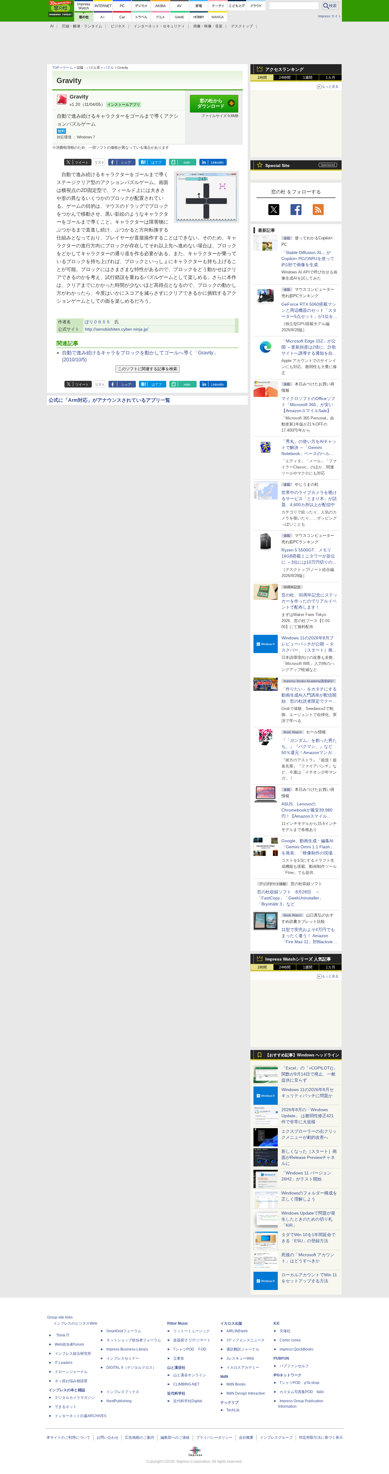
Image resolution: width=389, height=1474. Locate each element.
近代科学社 (176, 1393)
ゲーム (68, 67)
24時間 (285, 77)
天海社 (285, 1331)
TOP (55, 67)
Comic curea (290, 1340)
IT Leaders (63, 1363)
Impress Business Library (127, 1349)
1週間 (307, 77)
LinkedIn (217, 162)
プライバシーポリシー (214, 1437)
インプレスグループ (276, 1437)
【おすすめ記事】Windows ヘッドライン (302, 1055)
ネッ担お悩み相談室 (71, 1381)
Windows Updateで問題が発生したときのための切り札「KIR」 (308, 1219)
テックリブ (229, 1402)
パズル (109, 67)
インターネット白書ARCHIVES (80, 1416)
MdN (224, 1377)
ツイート (81, 162)
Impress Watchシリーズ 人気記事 (298, 959)
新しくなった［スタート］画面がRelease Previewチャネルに (309, 1157)
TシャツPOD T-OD (189, 1349)
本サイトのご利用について (68, 1437)
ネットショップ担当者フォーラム (133, 1340)
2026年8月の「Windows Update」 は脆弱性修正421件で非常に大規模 (307, 1115)
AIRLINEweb (237, 1331)
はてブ (156, 162)
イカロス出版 (231, 1323)
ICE (277, 1323)
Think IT (62, 1335)
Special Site (277, 165)
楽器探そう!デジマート (192, 1340)
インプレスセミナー (122, 1358)
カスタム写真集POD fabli (302, 1392)
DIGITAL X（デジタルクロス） (131, 1367)
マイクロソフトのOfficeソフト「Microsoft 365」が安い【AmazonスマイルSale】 (308, 404)
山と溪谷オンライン (189, 1375)
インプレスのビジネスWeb (75, 1323)
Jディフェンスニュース (245, 1340)
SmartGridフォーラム (123, 1331)
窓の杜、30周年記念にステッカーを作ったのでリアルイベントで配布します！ (309, 601)
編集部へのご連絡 (175, 1437)
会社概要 (246, 1437)
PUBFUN (281, 1358)
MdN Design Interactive (245, 1393)
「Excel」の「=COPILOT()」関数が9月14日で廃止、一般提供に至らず (309, 1074)
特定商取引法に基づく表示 (321, 1437)
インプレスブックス (122, 1392)
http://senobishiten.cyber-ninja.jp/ (116, 329)
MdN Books (236, 1384)
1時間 (262, 77)
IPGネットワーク (287, 1375)
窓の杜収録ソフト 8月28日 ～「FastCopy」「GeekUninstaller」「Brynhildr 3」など (290, 897)
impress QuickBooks (296, 1349)
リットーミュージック (191, 1331)
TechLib (232, 1410)
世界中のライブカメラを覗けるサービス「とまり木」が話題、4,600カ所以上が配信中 (309, 498)
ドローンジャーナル (71, 1372)
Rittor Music (177, 1323)
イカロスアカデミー (242, 1367)
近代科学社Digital (187, 1401)
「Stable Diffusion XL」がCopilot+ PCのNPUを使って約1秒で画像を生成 (307, 258)
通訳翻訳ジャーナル (242, 1349)
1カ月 (330, 77)
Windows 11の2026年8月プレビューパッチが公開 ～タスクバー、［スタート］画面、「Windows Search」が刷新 (308, 650)
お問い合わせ (108, 1437)
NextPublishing (119, 1401)
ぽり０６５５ (97, 321)
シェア (126, 162)
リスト (100, 162)
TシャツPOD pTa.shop (299, 1383)
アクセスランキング (284, 69)
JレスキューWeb (240, 1358)
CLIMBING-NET (186, 1384)
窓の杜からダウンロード (211, 103)
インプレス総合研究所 (73, 1353)
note (187, 162)
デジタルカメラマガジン (75, 1398)
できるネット (66, 1407)
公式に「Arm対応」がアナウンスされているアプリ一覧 (109, 400)
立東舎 (178, 1358)
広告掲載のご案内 (139, 1437)
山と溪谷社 (176, 1367)
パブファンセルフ (294, 1366)
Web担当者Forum (69, 1344)
